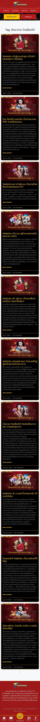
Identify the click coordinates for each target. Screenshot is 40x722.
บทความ (24, 10)
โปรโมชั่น (15, 10)
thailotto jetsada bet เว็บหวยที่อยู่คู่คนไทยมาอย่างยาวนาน (20, 363)
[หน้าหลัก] (4, 718)
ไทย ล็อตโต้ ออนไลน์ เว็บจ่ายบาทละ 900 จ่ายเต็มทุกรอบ (19, 120)
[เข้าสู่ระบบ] (29, 718)
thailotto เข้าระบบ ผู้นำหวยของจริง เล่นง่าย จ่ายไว (20, 235)
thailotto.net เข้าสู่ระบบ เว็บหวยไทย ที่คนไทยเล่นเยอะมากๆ (20, 185)
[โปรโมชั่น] (11, 718)
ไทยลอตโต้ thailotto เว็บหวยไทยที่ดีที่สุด (20, 560)
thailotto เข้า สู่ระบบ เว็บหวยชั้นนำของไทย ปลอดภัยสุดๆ (19, 300)
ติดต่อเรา (33, 10)
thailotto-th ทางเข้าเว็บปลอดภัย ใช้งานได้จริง (20, 495)
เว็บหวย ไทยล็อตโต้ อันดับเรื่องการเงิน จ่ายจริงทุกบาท (19, 425)
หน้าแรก (6, 10)
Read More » (7, 88)
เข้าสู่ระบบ (29, 720)
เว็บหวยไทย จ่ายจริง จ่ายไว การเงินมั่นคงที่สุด (20, 627)
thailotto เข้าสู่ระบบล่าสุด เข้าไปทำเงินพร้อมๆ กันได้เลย (19, 58)
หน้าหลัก (4, 720)
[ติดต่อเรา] (36, 718)
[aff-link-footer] (20, 716)
